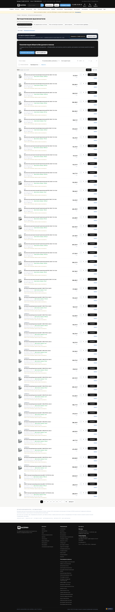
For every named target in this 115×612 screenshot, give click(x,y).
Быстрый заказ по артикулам (66, 536)
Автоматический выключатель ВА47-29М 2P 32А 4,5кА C (38, 386)
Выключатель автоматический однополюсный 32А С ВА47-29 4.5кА (40, 172)
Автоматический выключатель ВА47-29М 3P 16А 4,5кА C (37, 439)
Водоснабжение (68, 9)
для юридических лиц (48, 518)
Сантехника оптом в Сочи (66, 567)
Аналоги (95, 78)
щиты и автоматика (66, 518)
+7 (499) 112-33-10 (77, 4)
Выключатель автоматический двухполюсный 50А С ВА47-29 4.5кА (40, 110)
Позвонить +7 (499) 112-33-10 (78, 36)
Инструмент (77, 9)
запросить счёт (29, 518)
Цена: (80, 60)
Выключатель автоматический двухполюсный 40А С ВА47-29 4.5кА (40, 101)
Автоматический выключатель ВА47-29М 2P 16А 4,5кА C (37, 368)
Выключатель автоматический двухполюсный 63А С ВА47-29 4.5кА (40, 119)
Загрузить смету (92, 36)
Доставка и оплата (64, 544)
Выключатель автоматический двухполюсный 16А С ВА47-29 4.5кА (40, 74)
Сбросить (43, 64)
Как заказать (49, 5)
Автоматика (29, 9)
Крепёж (53, 9)
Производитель (34, 64)
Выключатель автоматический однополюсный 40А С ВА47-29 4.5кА (40, 181)
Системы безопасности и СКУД (25, 27)
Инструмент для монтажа (66, 602)
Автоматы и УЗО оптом (65, 584)
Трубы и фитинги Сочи (65, 592)
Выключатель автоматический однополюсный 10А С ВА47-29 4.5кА (40, 137)
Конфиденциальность (65, 548)
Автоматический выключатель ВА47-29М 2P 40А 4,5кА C (38, 395)
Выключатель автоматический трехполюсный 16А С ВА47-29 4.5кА (40, 217)
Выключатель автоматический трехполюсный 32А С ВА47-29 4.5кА (40, 243)
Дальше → (71, 501)
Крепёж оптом (63, 588)
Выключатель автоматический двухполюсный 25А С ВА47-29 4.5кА (40, 92)
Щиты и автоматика (64, 598)
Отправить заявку (65, 5)
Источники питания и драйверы (81, 24)
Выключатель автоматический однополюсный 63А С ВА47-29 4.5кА (40, 190)
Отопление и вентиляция (95, 9)
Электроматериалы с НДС (66, 575)
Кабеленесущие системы (66, 600)
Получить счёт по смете (27, 52)
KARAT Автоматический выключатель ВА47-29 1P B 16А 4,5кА (39, 484)
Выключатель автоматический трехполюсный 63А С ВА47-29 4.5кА (40, 270)
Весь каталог (63, 532)
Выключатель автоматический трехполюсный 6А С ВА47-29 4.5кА (40, 279)
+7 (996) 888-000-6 (83, 537)
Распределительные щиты (29, 30)
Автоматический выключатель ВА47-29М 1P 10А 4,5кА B (37, 288)
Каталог (17, 9)
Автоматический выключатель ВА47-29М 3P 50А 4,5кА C (38, 457)
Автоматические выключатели (24, 24)
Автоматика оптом (64, 565)
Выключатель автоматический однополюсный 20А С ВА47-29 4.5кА (40, 155)
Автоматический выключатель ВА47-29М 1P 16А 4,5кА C (37, 315)
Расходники (85, 9)
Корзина (62, 556)
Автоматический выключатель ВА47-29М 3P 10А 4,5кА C (38, 430)
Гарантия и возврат (64, 546)
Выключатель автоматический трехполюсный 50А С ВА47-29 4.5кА (40, 261)
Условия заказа (63, 550)
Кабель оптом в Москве (65, 563)
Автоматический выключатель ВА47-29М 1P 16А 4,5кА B (37, 306)
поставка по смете (38, 518)
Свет (35, 9)
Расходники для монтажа (65, 604)
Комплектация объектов (65, 573)
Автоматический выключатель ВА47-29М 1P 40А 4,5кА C (38, 341)
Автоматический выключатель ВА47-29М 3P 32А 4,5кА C (38, 448)
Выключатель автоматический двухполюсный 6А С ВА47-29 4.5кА (40, 128)
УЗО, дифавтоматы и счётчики (40, 24)
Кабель (22, 9)
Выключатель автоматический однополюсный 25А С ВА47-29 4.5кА (40, 163)
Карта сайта (63, 552)
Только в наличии (24, 64)
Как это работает (41, 52)
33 (66, 501)
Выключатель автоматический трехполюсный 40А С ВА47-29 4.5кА (40, 252)
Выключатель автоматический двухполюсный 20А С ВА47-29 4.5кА (40, 83)
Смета (56, 5)
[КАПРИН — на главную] (21, 5)
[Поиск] (42, 5)
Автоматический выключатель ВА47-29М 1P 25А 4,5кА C (37, 324)
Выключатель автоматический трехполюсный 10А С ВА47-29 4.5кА (40, 208)
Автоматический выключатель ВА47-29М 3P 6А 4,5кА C (37, 466)
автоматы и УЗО (57, 518)
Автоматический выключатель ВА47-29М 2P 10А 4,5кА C (38, 359)
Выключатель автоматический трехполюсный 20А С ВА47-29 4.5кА (40, 226)
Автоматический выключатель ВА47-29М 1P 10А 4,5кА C (37, 297)
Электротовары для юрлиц (66, 596)
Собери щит (63, 542)
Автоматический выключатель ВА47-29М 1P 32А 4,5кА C (37, 332)
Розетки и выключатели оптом (67, 586)
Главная (12, 9)
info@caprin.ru (83, 542)
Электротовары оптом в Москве (67, 561)
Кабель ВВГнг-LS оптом (65, 582)
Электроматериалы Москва (66, 594)
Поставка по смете (64, 577)
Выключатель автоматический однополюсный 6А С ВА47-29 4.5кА (40, 199)
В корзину (92, 74)
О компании (62, 529)
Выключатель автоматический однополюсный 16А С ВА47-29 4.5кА (40, 146)
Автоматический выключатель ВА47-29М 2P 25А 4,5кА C (38, 377)
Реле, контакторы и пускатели (56, 24)
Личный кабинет (63, 554)
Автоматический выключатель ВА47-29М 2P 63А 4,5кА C (38, 412)
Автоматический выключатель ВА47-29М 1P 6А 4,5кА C (37, 350)
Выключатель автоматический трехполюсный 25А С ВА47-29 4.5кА (40, 235)
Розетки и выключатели (44, 9)
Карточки (94, 69)
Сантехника (60, 9)
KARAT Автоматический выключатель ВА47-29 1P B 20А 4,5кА (39, 493)
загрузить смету (20, 518)
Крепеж (43, 536)
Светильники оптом (64, 590)
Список (89, 69)
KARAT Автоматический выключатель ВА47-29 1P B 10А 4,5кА (39, 475)
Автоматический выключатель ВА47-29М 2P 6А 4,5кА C (37, 421)
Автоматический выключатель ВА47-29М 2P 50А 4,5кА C (38, 404)
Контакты (62, 531)
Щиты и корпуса (68, 24)
